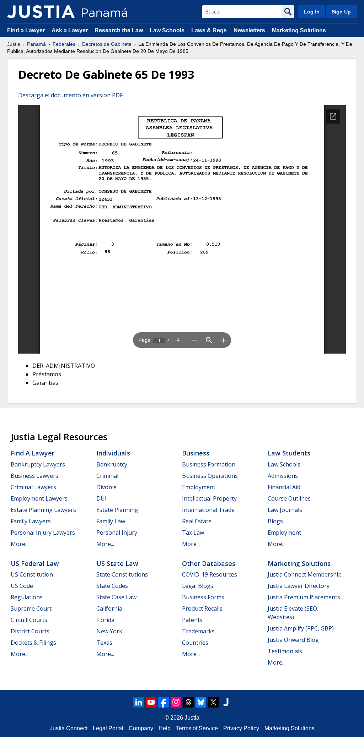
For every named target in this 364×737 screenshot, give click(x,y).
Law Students (289, 453)
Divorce (106, 487)
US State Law (117, 563)
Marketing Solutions (299, 30)
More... (19, 544)
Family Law (110, 521)
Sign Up (341, 12)
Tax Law (193, 532)
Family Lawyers (31, 521)
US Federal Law (35, 563)
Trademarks (198, 631)
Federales (64, 44)
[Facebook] (163, 702)
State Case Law (116, 597)
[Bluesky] (201, 702)
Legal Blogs (197, 586)
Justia (13, 44)
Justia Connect (68, 728)
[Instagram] (176, 702)
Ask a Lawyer (70, 30)
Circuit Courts (29, 620)
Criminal (107, 476)
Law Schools (167, 30)
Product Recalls (202, 608)
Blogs (275, 521)
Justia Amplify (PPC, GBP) (301, 628)
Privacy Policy (241, 728)
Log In (312, 12)
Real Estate (197, 521)
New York (109, 631)
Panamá (36, 44)
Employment (198, 487)
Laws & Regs (209, 30)
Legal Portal (108, 728)
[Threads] (188, 702)
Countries (195, 642)
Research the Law (119, 30)
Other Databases (208, 563)
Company (141, 728)
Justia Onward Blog (293, 640)
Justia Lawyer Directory (299, 586)
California (109, 608)
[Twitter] (213, 702)
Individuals (113, 453)
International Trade (208, 510)
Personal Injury (116, 532)
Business (195, 453)
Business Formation (208, 464)
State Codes (112, 586)
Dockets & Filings (33, 642)
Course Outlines (289, 498)
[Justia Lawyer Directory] (225, 702)
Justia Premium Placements (304, 597)
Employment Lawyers (39, 498)
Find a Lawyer (26, 30)
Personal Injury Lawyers (43, 532)
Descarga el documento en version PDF (70, 95)
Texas (104, 642)
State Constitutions (122, 574)
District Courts (30, 631)
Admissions (283, 476)
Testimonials (285, 651)
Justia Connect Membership (305, 574)
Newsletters (249, 30)
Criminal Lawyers (33, 487)
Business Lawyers (34, 476)
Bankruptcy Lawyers (38, 464)
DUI (101, 498)
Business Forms (203, 597)
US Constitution (32, 574)
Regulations (27, 597)
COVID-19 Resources (209, 574)
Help (165, 728)
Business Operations (210, 476)
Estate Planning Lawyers (43, 510)
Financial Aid (284, 487)
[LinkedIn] (138, 702)
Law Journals (285, 510)
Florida (105, 620)
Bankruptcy (111, 464)
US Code (22, 586)
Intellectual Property (209, 498)
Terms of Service (197, 728)
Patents (192, 620)
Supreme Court (31, 608)
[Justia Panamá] (41, 11)
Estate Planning (117, 510)
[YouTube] (151, 702)
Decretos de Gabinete (107, 44)
